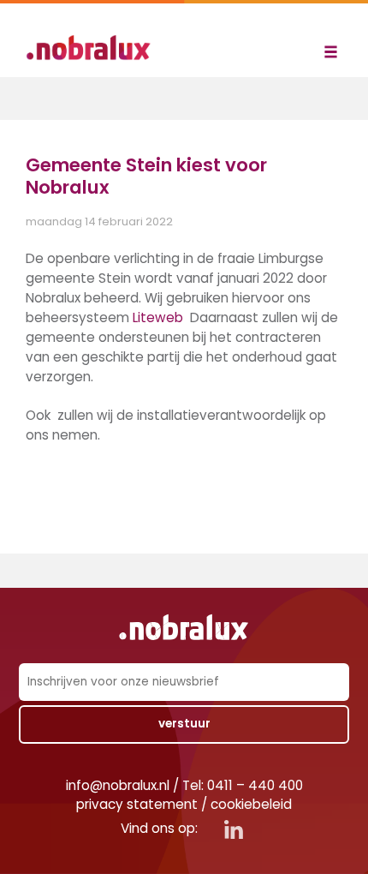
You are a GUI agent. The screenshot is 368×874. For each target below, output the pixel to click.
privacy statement (137, 804)
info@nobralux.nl (117, 785)
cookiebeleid (251, 804)
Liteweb (158, 317)
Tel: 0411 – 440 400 (242, 785)
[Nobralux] (94, 47)
